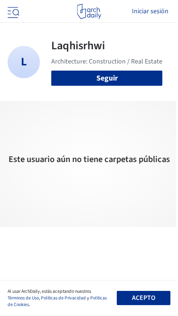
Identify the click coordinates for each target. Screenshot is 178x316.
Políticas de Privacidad (63, 298)
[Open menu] (12, 11)
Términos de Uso (23, 298)
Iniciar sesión (150, 11)
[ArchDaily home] (89, 11)
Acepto (143, 298)
